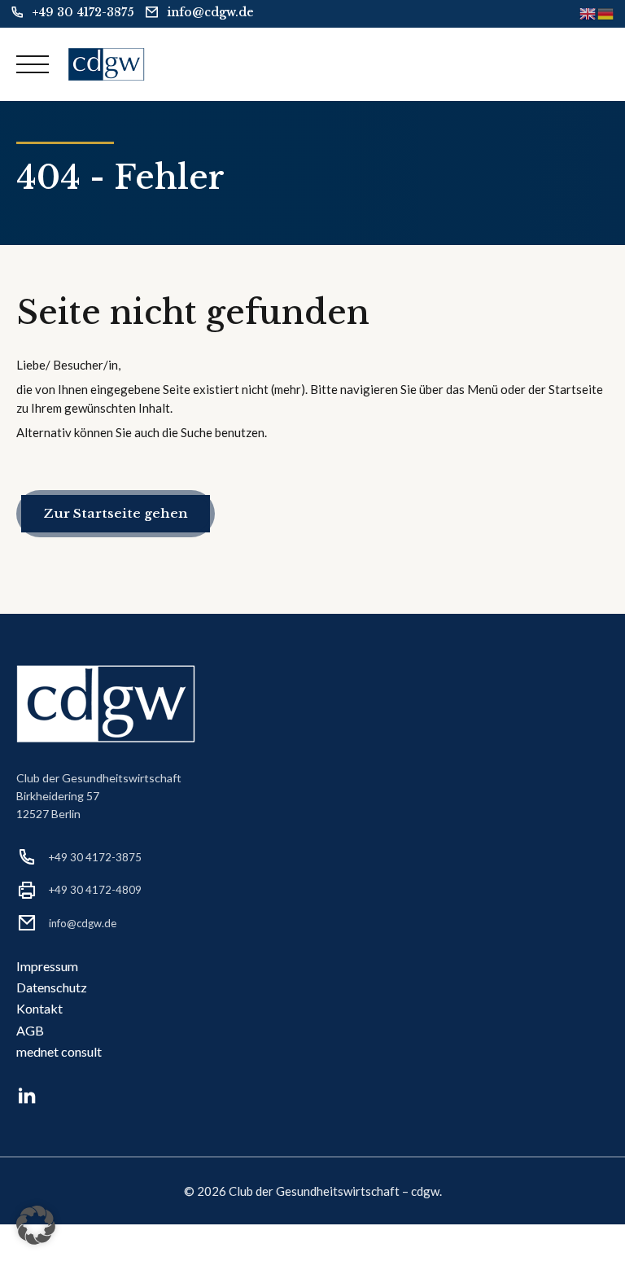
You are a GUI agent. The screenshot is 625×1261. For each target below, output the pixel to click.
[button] (36, 1225)
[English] (588, 13)
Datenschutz (51, 987)
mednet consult (59, 1051)
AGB (30, 1030)
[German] (606, 13)
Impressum (47, 966)
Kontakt (39, 1008)
